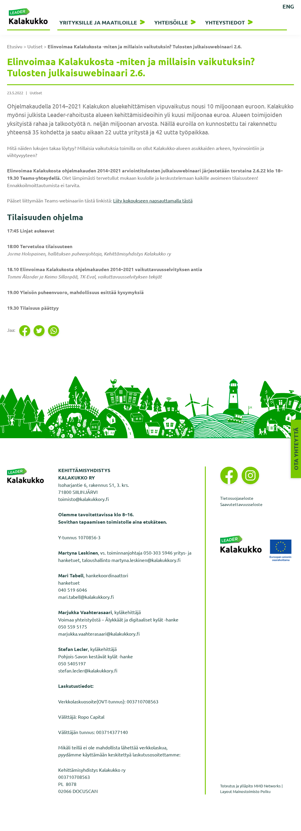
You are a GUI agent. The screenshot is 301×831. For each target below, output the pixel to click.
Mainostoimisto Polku (251, 791)
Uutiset (35, 46)
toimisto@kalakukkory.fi (83, 499)
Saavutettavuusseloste (241, 504)
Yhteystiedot (225, 22)
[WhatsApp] (54, 331)
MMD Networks (267, 785)
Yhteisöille (171, 22)
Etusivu (14, 46)
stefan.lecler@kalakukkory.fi (87, 670)
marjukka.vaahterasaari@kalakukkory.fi (99, 634)
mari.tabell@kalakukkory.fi (86, 597)
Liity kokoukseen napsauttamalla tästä (153, 200)
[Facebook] (25, 331)
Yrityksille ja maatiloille (98, 22)
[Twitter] (39, 331)
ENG (288, 6)
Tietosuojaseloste (236, 498)
